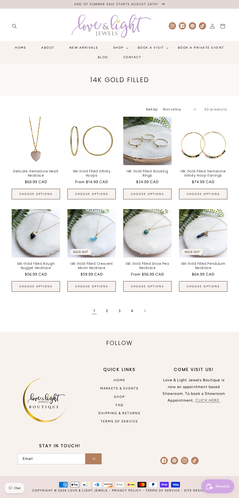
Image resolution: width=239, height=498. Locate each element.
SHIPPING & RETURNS (119, 413)
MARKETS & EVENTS (119, 388)
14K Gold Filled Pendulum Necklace (203, 266)
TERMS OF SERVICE (119, 421)
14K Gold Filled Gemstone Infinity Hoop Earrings (203, 173)
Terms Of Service (163, 490)
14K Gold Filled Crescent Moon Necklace (91, 266)
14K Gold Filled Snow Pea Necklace (147, 266)
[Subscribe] (93, 458)
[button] (14, 26)
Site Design (195, 490)
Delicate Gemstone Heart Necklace (36, 173)
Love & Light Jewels (88, 490)
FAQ (119, 405)
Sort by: (152, 109)
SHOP (119, 397)
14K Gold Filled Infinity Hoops (91, 173)
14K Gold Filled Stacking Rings (147, 173)
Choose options (36, 194)
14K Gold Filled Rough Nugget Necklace (36, 266)
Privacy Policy (126, 490)
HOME (119, 380)
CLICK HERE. (207, 400)
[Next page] (145, 311)
